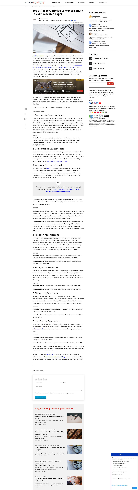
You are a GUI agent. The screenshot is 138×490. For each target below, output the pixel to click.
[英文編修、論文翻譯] (98, 112)
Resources (91, 2)
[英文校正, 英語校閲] (90, 112)
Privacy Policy (101, 96)
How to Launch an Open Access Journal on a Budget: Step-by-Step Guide (101, 29)
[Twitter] (76, 22)
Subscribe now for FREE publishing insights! (121, 478)
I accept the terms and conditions (120, 485)
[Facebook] (74, 22)
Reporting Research (50, 414)
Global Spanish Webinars (41, 445)
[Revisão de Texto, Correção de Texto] (103, 112)
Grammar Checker (94, 94)
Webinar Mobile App (39, 463)
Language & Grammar (40, 414)
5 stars (46, 379)
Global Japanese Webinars (41, 461)
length (48, 168)
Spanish (57, 445)
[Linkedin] (78, 22)
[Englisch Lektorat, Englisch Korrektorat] (93, 112)
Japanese (51, 461)
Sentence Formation (39, 370)
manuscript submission (61, 189)
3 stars (41, 379)
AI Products (81, 2)
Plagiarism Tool (56, 2)
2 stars (38, 379)
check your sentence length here (57, 161)
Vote (135, 488)
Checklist (37, 476)
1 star (36, 379)
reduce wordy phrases (39, 329)
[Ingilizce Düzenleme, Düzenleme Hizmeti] (101, 112)
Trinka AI (108, 90)
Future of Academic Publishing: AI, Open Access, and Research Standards (100, 21)
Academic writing (38, 56)
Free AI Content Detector (107, 92)
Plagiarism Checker (94, 92)
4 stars (43, 379)
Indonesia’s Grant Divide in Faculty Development (99, 46)
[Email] (79, 22)
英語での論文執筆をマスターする (44, 465)
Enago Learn (101, 90)
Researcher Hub (93, 90)
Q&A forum (49, 354)
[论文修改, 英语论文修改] (95, 112)
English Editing (69, 2)
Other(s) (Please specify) (117, 474)
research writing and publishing (55, 357)
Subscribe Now (103, 2)
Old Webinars (51, 445)
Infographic (43, 476)
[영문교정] (106, 112)
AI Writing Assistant (104, 94)
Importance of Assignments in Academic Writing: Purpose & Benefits (100, 38)
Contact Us (94, 96)
